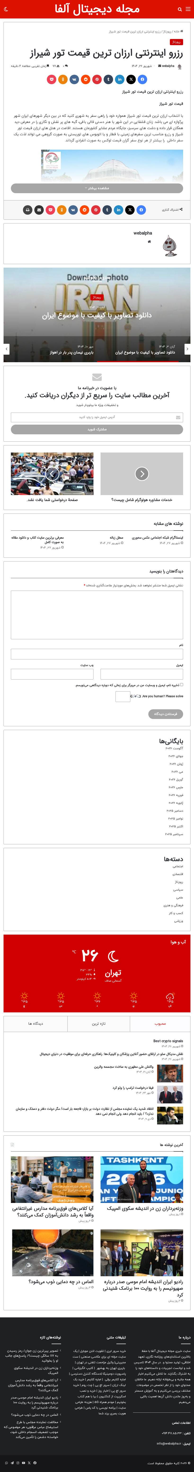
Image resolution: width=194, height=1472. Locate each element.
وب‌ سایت (86, 665)
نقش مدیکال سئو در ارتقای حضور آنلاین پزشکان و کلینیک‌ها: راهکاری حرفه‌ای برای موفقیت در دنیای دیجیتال (111, 1054)
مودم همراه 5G (104, 1402)
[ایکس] (131, 79)
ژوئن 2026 (176, 764)
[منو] (188, 11)
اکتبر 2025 (176, 826)
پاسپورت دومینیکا (114, 1374)
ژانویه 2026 (176, 803)
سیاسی (178, 890)
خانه (177, 32)
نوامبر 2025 (175, 819)
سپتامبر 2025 (174, 834)
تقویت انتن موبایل (92, 1351)
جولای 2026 (175, 756)
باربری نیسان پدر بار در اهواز (97, 315)
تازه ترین (99, 1023)
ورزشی (178, 921)
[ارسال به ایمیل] (159, 66)
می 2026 (177, 772)
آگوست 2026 (174, 748)
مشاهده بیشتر (98, 188)
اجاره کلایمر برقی (115, 1379)
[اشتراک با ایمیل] (39, 210)
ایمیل (179, 665)
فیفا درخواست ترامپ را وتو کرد (133, 1087)
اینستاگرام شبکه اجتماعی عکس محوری (157, 537)
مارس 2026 (176, 787)
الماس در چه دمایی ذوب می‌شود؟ (61, 1281)
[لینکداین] (119, 79)
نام (181, 645)
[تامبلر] (108, 79)
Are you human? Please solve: (162, 696)
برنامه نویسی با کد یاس (100, 1408)
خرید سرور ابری (116, 1351)
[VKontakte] (74, 79)
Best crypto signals (168, 1041)
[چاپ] (27, 210)
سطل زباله (116, 537)
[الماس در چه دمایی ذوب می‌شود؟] (52, 1252)
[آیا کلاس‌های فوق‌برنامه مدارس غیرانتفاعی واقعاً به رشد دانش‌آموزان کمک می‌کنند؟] (52, 1179)
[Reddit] (85, 79)
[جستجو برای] (179, 11)
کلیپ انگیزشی (83, 1368)
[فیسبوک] (142, 79)
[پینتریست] (97, 79)
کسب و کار (176, 913)
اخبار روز (103, 1391)
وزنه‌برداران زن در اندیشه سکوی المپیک (145, 1208)
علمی (179, 898)
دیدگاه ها (35, 1023)
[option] (97, 315)
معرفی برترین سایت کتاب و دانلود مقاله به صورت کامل (37, 540)
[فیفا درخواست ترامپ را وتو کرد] (170, 1094)
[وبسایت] (149, 241)
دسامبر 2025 (175, 811)
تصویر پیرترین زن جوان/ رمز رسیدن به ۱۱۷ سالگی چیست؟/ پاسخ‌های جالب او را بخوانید (31, 1356)
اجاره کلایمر (94, 1379)
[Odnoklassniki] (63, 79)
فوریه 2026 (176, 795)
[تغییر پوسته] (6, 11)
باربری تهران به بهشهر (111, 1368)
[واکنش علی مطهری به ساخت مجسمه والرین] (170, 1073)
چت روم (87, 1385)
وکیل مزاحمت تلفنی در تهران (95, 1362)
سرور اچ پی (102, 1385)
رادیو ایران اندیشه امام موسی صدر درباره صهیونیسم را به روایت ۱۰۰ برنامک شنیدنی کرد (143, 1288)
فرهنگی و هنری (173, 905)
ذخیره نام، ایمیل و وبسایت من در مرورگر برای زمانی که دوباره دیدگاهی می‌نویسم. (127, 685)
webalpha (168, 66)
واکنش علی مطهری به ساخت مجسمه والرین (124, 1066)
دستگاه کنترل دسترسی (86, 1374)
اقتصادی (177, 874)
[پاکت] (51, 79)
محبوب (160, 1023)
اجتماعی (178, 866)
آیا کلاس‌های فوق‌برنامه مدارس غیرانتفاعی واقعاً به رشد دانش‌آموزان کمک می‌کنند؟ (52, 1212)
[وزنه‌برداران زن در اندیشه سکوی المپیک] (142, 1179)
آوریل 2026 (176, 780)
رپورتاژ (167, 32)
